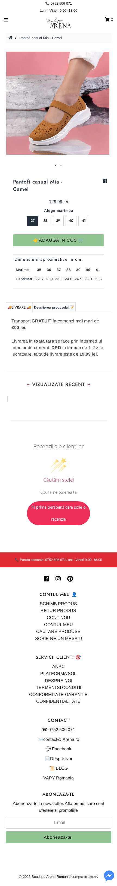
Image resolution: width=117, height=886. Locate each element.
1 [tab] (56, 165)
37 (33, 220)
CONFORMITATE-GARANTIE (58, 694)
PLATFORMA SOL (58, 673)
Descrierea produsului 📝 (54, 307)
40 (71, 220)
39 (58, 220)
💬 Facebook (58, 749)
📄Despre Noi (58, 758)
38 (45, 220)
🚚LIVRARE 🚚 (19, 307)
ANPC (58, 666)
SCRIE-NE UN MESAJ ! (58, 638)
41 (84, 220)
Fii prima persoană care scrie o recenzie (59, 513)
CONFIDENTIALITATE (58, 701)
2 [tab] (61, 165)
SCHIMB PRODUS (58, 603)
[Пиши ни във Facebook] (109, 879)
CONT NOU (58, 617)
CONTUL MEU (58, 624)
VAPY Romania (58, 778)
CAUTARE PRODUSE (58, 631)
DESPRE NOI (58, 680)
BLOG (62, 768)
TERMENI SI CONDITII (58, 687)
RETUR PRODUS (58, 610)
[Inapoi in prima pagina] (11, 38)
